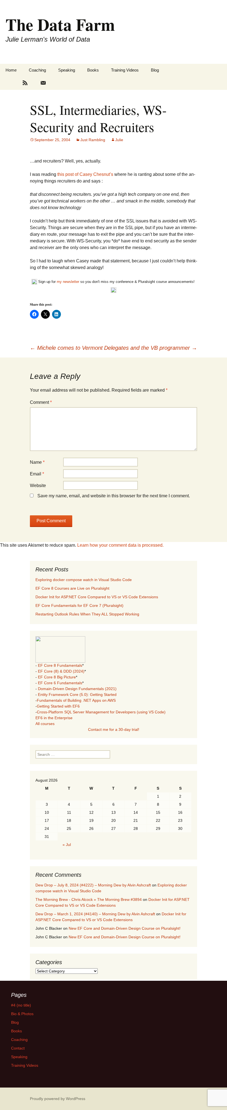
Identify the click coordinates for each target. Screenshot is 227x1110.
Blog (155, 70)
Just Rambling (92, 140)
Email (37, 474)
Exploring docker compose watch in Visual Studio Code (83, 579)
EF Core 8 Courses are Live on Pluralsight (72, 588)
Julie (119, 140)
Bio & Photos (22, 1014)
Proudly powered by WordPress (57, 1098)
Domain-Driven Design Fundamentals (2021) (77, 688)
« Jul (67, 844)
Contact (18, 1048)
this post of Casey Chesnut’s (85, 174)
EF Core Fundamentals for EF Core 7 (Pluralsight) (79, 605)
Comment (41, 402)
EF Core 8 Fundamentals (60, 665)
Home (11, 70)
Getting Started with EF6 (58, 706)
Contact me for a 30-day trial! (113, 729)
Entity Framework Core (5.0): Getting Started (77, 694)
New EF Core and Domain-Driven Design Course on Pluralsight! (124, 928)
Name (37, 462)
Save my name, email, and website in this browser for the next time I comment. (113, 495)
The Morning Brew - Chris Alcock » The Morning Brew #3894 (88, 899)
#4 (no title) (21, 1005)
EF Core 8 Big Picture (57, 677)
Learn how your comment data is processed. (120, 545)
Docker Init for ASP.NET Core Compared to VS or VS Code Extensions (96, 597)
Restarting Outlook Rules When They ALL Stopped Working (87, 614)
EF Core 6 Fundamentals (60, 683)
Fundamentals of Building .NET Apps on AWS (76, 700)
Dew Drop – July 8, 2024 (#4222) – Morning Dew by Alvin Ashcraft (93, 885)
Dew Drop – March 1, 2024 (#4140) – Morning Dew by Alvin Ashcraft (95, 914)
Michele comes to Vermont (66, 348)
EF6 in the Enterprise (54, 718)
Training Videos (125, 70)
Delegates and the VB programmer (150, 348)
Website (38, 485)
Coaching (37, 70)
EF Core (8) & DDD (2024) (61, 671)
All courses (45, 723)
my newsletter (68, 282)
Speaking (66, 70)
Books (93, 70)
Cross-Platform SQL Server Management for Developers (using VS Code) (101, 712)
